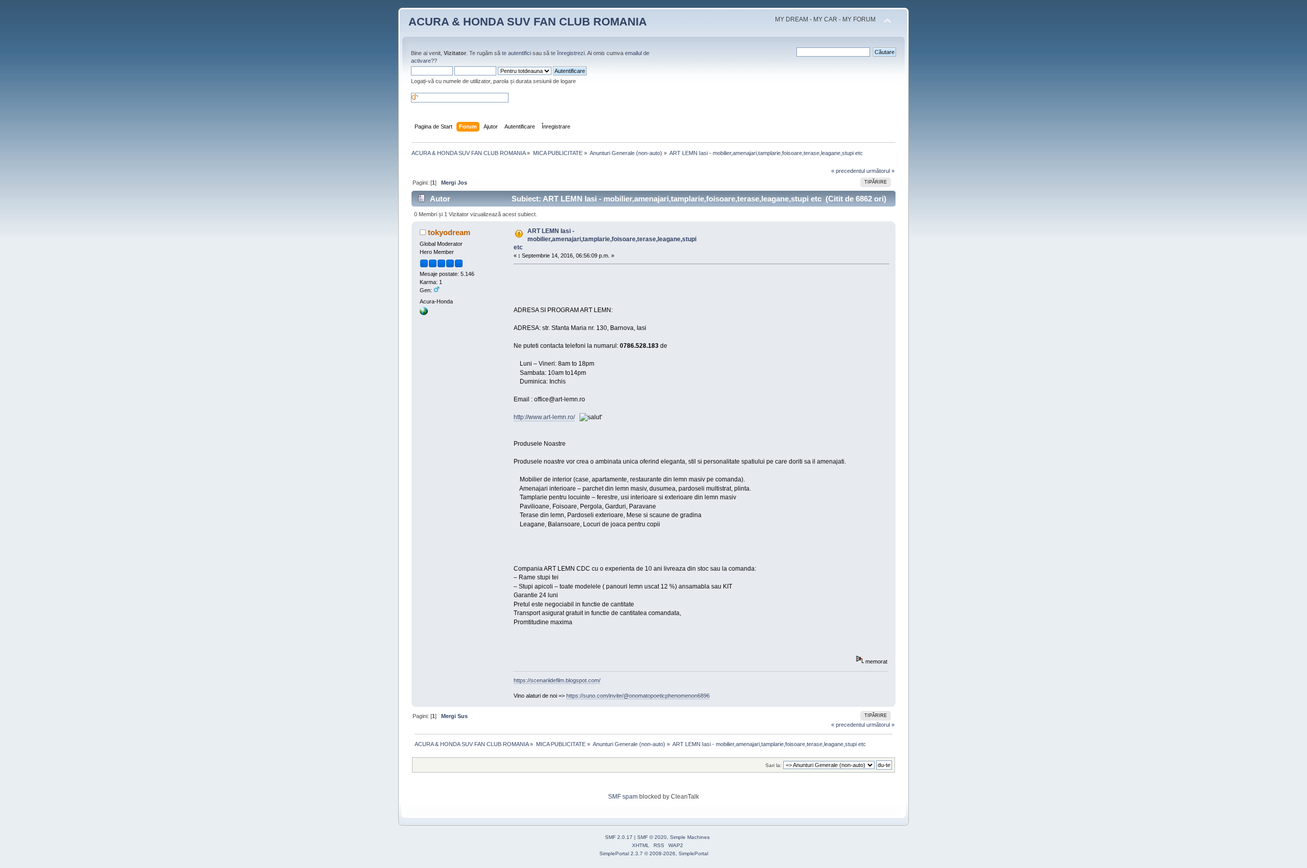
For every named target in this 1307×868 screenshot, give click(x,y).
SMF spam (623, 796)
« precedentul (848, 171)
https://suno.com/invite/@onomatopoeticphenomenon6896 (638, 696)
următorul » (880, 171)
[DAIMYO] (424, 313)
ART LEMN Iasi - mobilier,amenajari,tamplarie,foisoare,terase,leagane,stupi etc (605, 239)
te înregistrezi (568, 53)
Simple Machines (690, 837)
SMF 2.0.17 (619, 837)
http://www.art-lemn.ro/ (544, 417)
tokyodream (449, 232)
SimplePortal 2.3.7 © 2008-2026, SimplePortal (653, 853)
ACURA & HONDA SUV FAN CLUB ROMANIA (527, 21)
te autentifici (516, 53)
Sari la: (773, 765)
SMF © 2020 (652, 837)
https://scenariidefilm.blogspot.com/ (557, 680)
